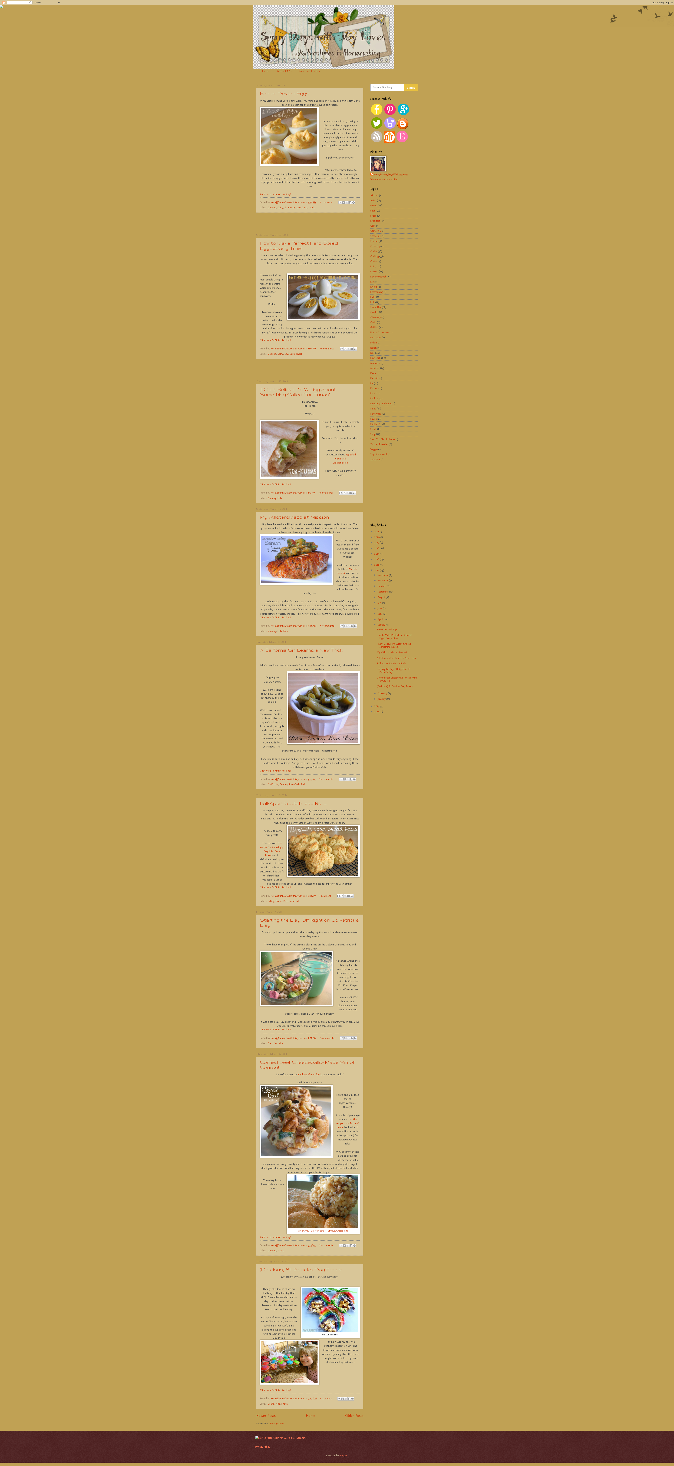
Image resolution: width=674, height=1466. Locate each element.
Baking (271, 901)
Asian (373, 200)
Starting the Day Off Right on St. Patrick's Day (393, 670)
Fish (279, 498)
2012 (376, 711)
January (382, 698)
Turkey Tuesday (379, 444)
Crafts (271, 1403)
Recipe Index (309, 71)
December (383, 575)
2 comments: (326, 202)
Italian (373, 347)
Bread (279, 901)
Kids (281, 1043)
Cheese (374, 241)
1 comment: (326, 895)
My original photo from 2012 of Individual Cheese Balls (323, 1230)
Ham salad (340, 458)
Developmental (291, 901)
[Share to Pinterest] (353, 202)
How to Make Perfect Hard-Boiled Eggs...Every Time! (299, 245)
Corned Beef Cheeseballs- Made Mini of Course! (397, 679)
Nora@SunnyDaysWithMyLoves (391, 174)
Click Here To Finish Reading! (275, 194)
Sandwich (375, 413)
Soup (372, 434)
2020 (377, 537)
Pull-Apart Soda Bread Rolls (293, 803)
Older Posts (354, 1416)
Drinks (373, 286)
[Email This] (340, 202)
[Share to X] (347, 202)
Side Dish (375, 423)
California (273, 784)
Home (264, 71)
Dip (372, 281)
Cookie (373, 251)
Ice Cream (375, 337)
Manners (375, 363)
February (383, 693)
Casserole (375, 235)
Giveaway (375, 317)
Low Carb (302, 207)
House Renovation (379, 332)
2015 (376, 564)
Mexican (374, 368)
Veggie (374, 449)
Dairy (280, 207)
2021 (376, 531)
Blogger (343, 1455)
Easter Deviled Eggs (284, 93)
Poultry (374, 398)
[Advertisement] (310, 223)
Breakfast (272, 1043)
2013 (376, 706)
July (380, 602)
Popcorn (374, 388)
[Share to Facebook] (350, 202)
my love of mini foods (310, 1074)
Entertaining (376, 291)
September (383, 591)
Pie (371, 383)
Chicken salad (340, 462)
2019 (377, 542)
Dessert (374, 271)
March (381, 624)
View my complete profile (383, 179)
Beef (372, 210)
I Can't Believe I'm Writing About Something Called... (394, 645)
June (380, 608)
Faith (372, 297)
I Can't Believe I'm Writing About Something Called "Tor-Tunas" (298, 392)
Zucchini (375, 459)
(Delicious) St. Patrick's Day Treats (301, 1269)
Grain (373, 322)
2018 (377, 548)
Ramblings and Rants (381, 403)
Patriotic (374, 378)
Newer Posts (266, 1416)
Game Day (290, 207)
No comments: (327, 348)
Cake (372, 225)
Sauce (373, 418)
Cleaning (375, 246)
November (383, 580)
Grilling (374, 327)
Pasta (373, 373)
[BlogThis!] (343, 202)
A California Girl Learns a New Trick (301, 650)
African (374, 195)
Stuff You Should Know (382, 439)
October (382, 586)
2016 (377, 559)
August (382, 597)
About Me (284, 71)
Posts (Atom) (277, 1423)
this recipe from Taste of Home (347, 1123)
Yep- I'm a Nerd (378, 454)
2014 (377, 570)
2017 (376, 553)
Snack (311, 207)
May (380, 613)
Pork (285, 631)
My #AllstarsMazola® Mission (294, 516)
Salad (373, 408)
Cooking (272, 207)
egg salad (350, 454)
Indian (373, 342)
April (381, 619)
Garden (374, 312)
